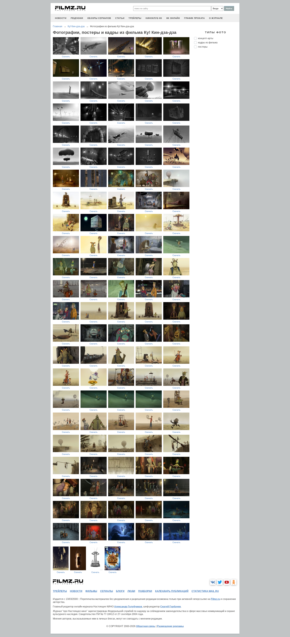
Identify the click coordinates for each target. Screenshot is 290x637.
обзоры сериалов (99, 18)
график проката (194, 18)
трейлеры (135, 18)
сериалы (106, 591)
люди (131, 591)
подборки (145, 591)
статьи (119, 18)
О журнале (216, 18)
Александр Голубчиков (128, 606)
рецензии (77, 18)
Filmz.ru (215, 599)
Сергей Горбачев (170, 606)
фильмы (91, 591)
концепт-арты (205, 38)
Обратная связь (145, 626)
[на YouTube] (226, 582)
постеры (203, 46)
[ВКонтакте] (213, 582)
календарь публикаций (171, 591)
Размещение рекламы (170, 626)
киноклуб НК (154, 18)
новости (60, 18)
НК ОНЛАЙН (173, 18)
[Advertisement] (216, 101)
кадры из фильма (208, 42)
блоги (120, 591)
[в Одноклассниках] (233, 582)
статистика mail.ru (205, 591)
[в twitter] (219, 582)
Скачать (66, 56)
